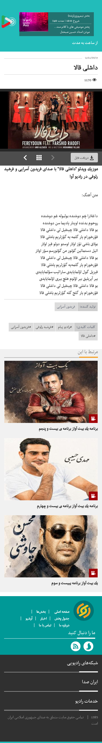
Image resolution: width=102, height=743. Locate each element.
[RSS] (76, 646)
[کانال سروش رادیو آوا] (89, 646)
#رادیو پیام (65, 327)
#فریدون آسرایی (21, 327)
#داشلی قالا (88, 336)
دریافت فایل (82, 158)
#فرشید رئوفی (44, 327)
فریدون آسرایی (66, 307)
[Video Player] (51, 120)
